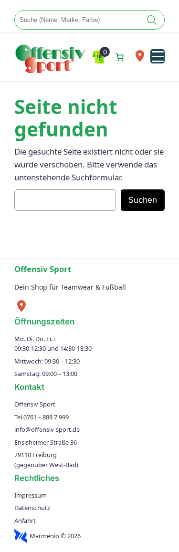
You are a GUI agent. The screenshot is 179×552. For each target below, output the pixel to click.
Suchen (142, 200)
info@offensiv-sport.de (47, 429)
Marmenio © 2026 (55, 535)
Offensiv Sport (42, 268)
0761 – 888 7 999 (46, 417)
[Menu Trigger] (157, 56)
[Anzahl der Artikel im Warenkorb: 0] (120, 57)
